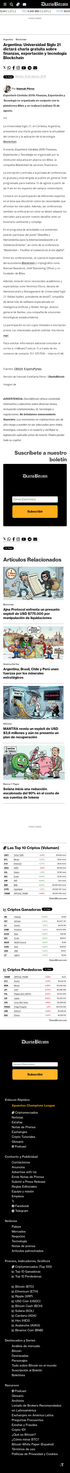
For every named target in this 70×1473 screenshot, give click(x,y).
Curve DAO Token (21, 1002)
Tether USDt (19, 855)
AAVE (6, 947)
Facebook (21, 1206)
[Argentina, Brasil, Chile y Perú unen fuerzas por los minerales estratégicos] (33, 643)
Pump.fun (18, 930)
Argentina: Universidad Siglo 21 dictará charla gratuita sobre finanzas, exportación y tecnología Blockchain (35, 51)
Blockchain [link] (9, 141)
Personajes (20, 1360)
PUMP (6, 930)
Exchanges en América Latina (32, 1415)
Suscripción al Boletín (27, 1370)
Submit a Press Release (28, 1182)
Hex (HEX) (22, 1320)
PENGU (7, 1007)
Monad (16, 986)
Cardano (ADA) (25, 1316)
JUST (16, 990)
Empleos (18, 1196)
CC (5, 925)
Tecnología (19, 1241)
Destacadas (20, 1356)
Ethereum (18, 864)
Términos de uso (23, 1449)
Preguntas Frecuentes (27, 1420)
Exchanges (19, 1132)
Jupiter (17, 998)
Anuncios (18, 1167)
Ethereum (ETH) (26, 1291)
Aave (16, 947)
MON (6, 986)
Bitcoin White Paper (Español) (33, 1444)
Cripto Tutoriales (23, 1137)
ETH (6, 864)
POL (5, 994)
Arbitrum (17, 1011)
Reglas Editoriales (24, 1186)
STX (6, 981)
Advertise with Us (24, 1172)
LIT (5, 955)
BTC (6, 859)
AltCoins (7, 723)
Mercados (19, 1231)
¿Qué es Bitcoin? (24, 1434)
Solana (16, 872)
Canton (17, 925)
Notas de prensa (23, 1246)
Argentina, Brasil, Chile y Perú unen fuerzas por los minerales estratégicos (31, 673)
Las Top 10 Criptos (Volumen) (33, 848)
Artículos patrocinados (27, 1251)
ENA (6, 1015)
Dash (16, 934)
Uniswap (17, 917)
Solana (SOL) (24, 1311)
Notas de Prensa (23, 1127)
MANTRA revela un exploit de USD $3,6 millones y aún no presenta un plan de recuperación (31, 733)
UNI (5, 917)
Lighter (17, 955)
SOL (5, 872)
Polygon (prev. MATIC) (22, 994)
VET (5, 921)
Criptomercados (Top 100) (33, 1267)
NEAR (6, 942)
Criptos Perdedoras (24, 969)
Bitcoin (16, 859)
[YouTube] (24, 67)
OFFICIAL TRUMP (21, 893)
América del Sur (11, 664)
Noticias (17, 1117)
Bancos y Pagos (11, 784)
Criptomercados (26, 1112)
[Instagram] (18, 67)
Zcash (16, 876)
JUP (5, 998)
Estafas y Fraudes (24, 1425)
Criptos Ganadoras (24, 909)
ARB (6, 1011)
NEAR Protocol (20, 942)
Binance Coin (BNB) (28, 1330)
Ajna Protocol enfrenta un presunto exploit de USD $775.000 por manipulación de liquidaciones (31, 613)
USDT (6, 855)
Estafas (17, 1122)
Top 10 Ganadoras (27, 1271)
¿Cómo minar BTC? (25, 1439)
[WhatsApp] (9, 67)
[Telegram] (30, 67)
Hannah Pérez (25, 88)
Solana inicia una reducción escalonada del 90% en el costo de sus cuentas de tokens (31, 793)
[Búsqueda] (13, 4)
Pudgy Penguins (20, 1007)
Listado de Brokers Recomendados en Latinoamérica (36, 1408)
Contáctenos (21, 1162)
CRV (6, 1002)
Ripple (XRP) (23, 1296)
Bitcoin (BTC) (24, 1286)
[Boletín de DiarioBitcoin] (36, 67)
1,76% (56, 11)
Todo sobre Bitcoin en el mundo (34, 1365)
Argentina (8, 39)
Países (16, 1227)
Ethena (17, 1015)
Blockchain (21, 39)
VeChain (17, 921)
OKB (6, 951)
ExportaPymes (33, 369)
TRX (5, 11)
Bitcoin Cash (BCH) (28, 1306)
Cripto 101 (19, 1430)
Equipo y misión (23, 1191)
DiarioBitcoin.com (58, 898)
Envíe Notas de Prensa (28, 1177)
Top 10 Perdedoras (28, 1276)
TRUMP (7, 893)
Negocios (18, 1236)
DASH (6, 934)
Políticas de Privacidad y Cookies (35, 1454)
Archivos (18, 1401)
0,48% (25, 11)
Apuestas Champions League (33, 1105)
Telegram (21, 1211)
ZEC (6, 876)
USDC (6, 868)
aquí (5, 335)
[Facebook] (14, 67)
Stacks (17, 981)
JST (5, 990)
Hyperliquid (18, 889)
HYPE (40, 11)
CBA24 (18, 369)
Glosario (17, 1142)
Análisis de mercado (26, 1346)
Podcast (20, 1146)
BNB (6, 885)
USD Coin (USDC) (27, 1301)
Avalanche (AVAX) (27, 1325)
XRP (6, 881)
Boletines (18, 1375)
